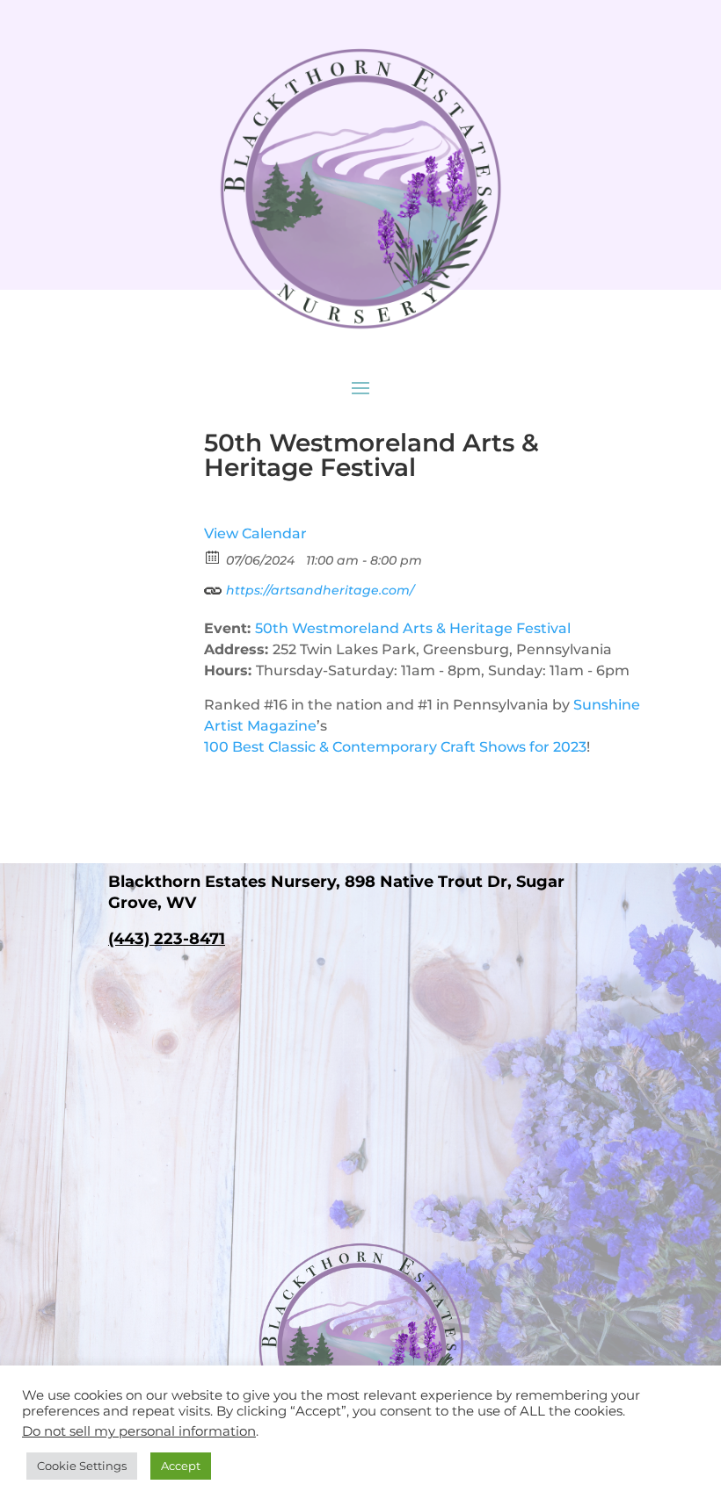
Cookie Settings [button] (82, 1466)
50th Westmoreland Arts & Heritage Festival (413, 628)
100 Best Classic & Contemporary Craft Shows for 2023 (395, 747)
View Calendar (255, 533)
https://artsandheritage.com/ (318, 590)
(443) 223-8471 (166, 938)
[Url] (213, 586)
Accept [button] (180, 1466)
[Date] (213, 556)
